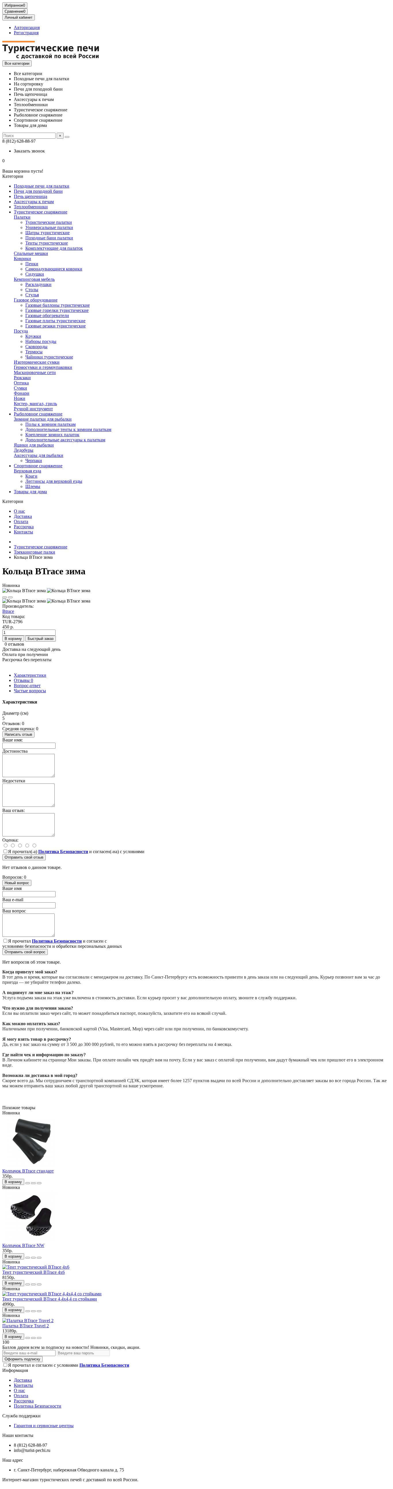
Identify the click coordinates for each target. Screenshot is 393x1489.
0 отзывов (14, 644)
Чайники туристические (49, 356)
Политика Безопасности (37, 1406)
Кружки (33, 336)
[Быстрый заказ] (27, 1183)
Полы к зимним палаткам (50, 424)
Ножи (19, 398)
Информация (15, 1370)
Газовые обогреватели (47, 315)
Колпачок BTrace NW (23, 1245)
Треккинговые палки (34, 552)
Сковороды (36, 346)
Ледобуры (23, 450)
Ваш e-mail (12, 899)
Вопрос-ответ (27, 685)
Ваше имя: (12, 739)
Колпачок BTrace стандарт (28, 1170)
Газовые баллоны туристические (57, 305)
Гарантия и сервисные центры (44, 1425)
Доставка (23, 516)
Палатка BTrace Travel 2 (25, 1325)
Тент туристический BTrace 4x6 (33, 1272)
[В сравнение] (10, 597)
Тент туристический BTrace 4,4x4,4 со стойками (49, 1299)
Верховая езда (27, 470)
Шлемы (32, 486)
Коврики (22, 258)
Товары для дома (30, 491)
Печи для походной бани (38, 191)
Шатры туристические (47, 232)
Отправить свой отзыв (24, 857)
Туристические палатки (48, 222)
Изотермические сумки (37, 362)
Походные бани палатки (49, 237)
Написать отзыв (18, 734)
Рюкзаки (22, 377)
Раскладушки (38, 284)
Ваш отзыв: (13, 810)
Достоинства (15, 751)
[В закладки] (4, 597)
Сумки (20, 388)
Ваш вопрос (14, 910)
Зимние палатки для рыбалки (43, 419)
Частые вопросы (30, 690)
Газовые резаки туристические (55, 325)
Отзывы (23, 680)
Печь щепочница (30, 196)
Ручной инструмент (33, 408)
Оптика (21, 382)
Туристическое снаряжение (40, 211)
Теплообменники (31, 206)
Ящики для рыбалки (34, 445)
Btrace (8, 611)
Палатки (22, 217)
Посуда (21, 331)
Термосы (34, 351)
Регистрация (26, 32)
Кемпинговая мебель (34, 279)
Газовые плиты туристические (55, 320)
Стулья (32, 294)
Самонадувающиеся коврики (53, 268)
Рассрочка (24, 526)
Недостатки (13, 780)
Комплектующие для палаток (54, 248)
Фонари (21, 393)
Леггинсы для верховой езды (53, 481)
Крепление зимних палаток (52, 434)
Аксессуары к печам (34, 201)
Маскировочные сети (35, 372)
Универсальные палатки (49, 227)
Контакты (23, 531)
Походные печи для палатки (41, 186)
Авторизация (27, 27)
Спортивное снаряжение (38, 465)
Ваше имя (12, 888)
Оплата (21, 521)
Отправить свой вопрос (25, 952)
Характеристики (30, 675)
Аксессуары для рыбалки (38, 455)
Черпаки (33, 460)
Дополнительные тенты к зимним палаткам (68, 429)
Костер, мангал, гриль (35, 403)
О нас (19, 511)
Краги (31, 476)
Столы (31, 289)
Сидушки (34, 274)
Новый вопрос (17, 883)
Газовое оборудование (36, 300)
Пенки (31, 263)
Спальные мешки (31, 253)
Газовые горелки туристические (57, 310)
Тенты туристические (46, 243)
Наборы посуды (40, 341)
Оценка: (10, 840)
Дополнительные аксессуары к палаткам (65, 439)
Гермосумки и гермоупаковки (43, 367)
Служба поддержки (21, 1415)
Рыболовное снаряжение (38, 413)
